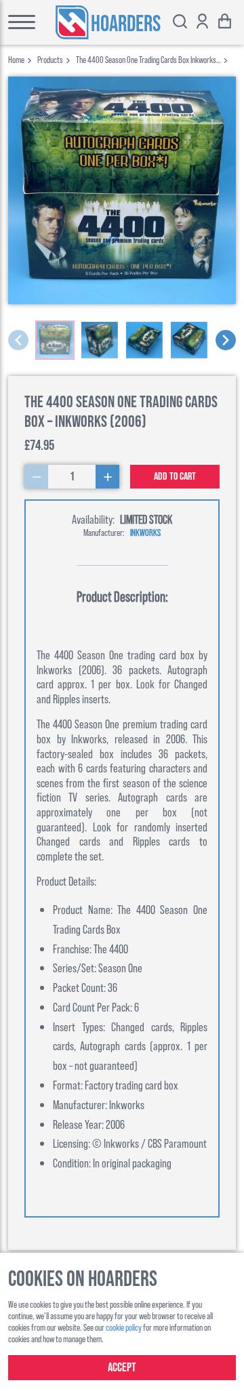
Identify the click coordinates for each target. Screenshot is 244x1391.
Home (16, 59)
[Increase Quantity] (107, 477)
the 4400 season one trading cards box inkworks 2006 (146, 59)
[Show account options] (202, 23)
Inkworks (145, 532)
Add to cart (175, 476)
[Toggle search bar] (180, 23)
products (50, 59)
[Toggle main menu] (17, 22)
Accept (122, 1368)
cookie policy (124, 1327)
